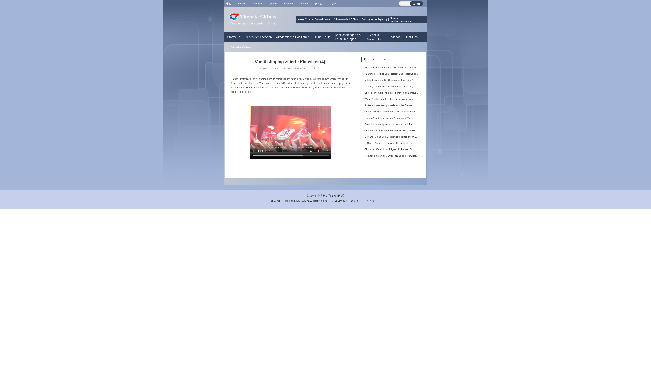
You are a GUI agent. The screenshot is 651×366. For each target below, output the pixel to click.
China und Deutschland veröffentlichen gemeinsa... (391, 130)
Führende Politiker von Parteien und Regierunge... (391, 73)
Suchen (416, 3)
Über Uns (411, 37)
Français (257, 3)
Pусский (273, 3)
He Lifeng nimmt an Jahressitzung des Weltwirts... (391, 155)
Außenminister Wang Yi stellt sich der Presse (388, 105)
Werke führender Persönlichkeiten (314, 19)
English (242, 3)
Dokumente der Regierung (374, 19)
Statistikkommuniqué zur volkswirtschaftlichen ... (390, 124)
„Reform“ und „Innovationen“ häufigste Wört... (388, 118)
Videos (395, 37)
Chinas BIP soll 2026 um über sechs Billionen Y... (390, 111)
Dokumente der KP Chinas (346, 19)
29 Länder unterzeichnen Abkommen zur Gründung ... (393, 67)
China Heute (322, 37)
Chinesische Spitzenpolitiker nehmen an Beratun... (391, 92)
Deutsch (304, 3)
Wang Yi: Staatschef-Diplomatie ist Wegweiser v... (390, 99)
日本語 (318, 3)
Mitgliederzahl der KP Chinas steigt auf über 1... (390, 80)
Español (288, 3)
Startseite (233, 37)
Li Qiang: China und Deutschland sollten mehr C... (391, 136)
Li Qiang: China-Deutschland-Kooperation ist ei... (390, 143)
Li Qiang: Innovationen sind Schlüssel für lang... (390, 86)
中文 (228, 3)
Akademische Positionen (292, 37)
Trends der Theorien (258, 37)
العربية (332, 3)
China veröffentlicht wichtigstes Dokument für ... (390, 149)
